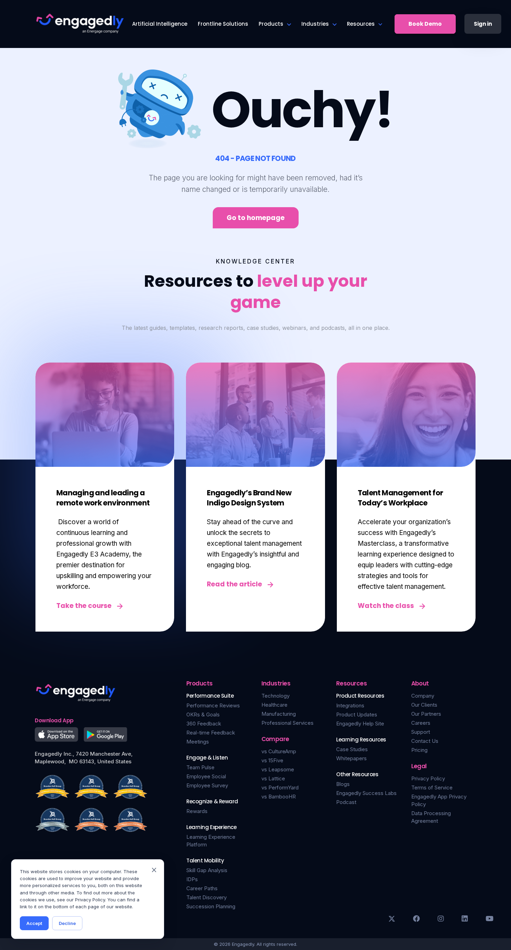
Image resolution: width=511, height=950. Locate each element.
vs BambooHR (278, 796)
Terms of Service (432, 787)
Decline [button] (67, 923)
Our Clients (424, 704)
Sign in (483, 23)
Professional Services (287, 723)
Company (422, 695)
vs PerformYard (280, 787)
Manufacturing (278, 714)
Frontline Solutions (223, 23)
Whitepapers (351, 758)
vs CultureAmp (278, 751)
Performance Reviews (213, 705)
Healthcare (274, 704)
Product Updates (356, 714)
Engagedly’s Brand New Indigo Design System (249, 498)
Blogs (343, 784)
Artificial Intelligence (159, 23)
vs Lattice (273, 778)
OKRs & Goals (203, 714)
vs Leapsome (277, 769)
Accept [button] (34, 923)
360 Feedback (203, 723)
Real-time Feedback (210, 732)
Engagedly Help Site (360, 723)
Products (271, 23)
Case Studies (352, 749)
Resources (361, 23)
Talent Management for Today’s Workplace (400, 498)
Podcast (346, 802)
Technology (275, 695)
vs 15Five (272, 760)
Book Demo (425, 24)
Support (420, 732)
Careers (420, 723)
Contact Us (424, 741)
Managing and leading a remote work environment (103, 498)
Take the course (84, 605)
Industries (315, 23)
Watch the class (386, 605)
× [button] (154, 869)
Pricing (419, 750)
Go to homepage (256, 217)
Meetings (197, 741)
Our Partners (426, 714)
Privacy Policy (428, 778)
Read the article (234, 584)
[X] (391, 918)
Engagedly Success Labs (366, 793)
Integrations (350, 705)
